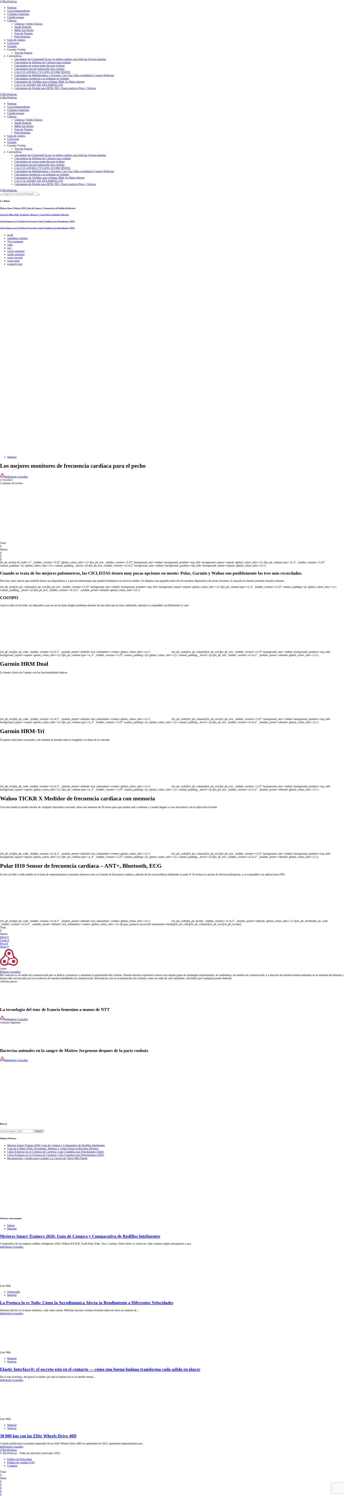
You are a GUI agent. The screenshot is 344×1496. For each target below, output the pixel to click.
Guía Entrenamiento (18, 10)
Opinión (11, 46)
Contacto (12, 1465)
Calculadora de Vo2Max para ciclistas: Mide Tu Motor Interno (49, 81)
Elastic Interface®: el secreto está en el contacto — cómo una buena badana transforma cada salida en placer (100, 1369)
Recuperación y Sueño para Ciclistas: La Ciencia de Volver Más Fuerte (47, 1158)
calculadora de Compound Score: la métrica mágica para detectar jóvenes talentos (60, 59)
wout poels (13, 260)
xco (9, 247)
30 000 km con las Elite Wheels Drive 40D (38, 1436)
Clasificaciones (15, 17)
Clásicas (11, 20)
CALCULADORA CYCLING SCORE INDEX (42, 72)
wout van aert (15, 257)
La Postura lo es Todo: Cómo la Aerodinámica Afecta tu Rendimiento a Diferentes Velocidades (86, 1302)
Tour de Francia (23, 52)
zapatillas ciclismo (17, 238)
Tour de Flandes (23, 33)
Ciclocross (13, 43)
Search (39, 1131)
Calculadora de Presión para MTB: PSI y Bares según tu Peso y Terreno (55, 88)
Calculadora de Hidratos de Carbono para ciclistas (42, 62)
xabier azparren (16, 254)
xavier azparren (16, 251)
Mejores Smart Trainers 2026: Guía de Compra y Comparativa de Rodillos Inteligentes (37, 208)
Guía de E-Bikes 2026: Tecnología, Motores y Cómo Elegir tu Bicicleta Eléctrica (34, 215)
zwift (10, 235)
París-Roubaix (22, 36)
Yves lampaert (15, 241)
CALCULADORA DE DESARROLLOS (38, 84)
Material (11, 457)
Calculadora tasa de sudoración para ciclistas (39, 68)
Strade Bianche (23, 26)
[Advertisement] (172, 510)
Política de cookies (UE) (21, 1462)
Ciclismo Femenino (18, 14)
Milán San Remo (24, 30)
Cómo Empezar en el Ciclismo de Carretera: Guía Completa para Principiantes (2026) (37, 221)
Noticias (11, 7)
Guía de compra (16, 39)
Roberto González (10, 971)
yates (10, 244)
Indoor (11, 1225)
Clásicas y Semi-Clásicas (28, 23)
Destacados (13, 1291)
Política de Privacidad (19, 1459)
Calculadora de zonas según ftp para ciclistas (39, 65)
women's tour (14, 264)
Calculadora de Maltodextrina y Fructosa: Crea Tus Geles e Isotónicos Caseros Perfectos (64, 75)
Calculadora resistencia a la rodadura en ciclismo (41, 78)
